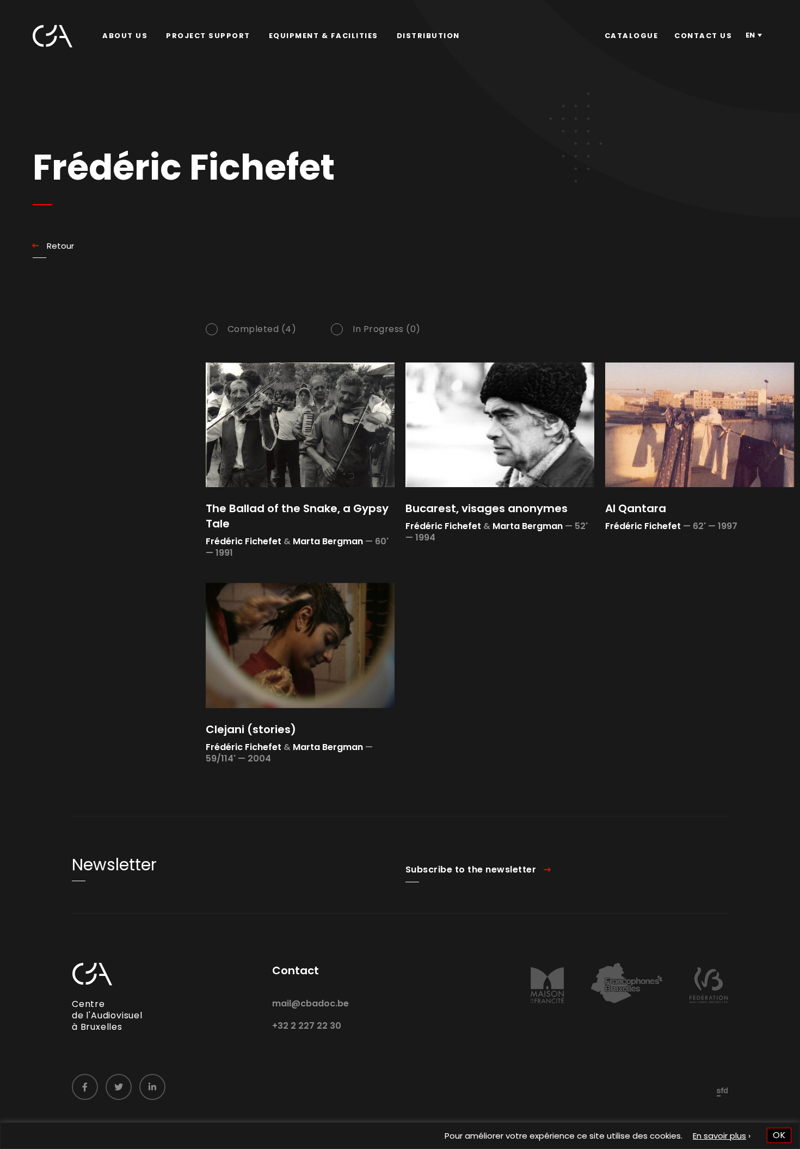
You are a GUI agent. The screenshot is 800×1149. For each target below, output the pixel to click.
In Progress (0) (387, 329)
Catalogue (632, 35)
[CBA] (52, 36)
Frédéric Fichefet (243, 541)
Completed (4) (262, 329)
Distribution (428, 35)
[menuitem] (125, 36)
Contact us (703, 35)
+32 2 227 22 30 (306, 1025)
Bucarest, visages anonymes (486, 508)
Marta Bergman (328, 541)
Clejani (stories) (251, 729)
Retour (60, 245)
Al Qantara (635, 508)
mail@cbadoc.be (310, 1003)
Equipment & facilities (323, 35)
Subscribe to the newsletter (471, 869)
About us (124, 35)
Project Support (208, 35)
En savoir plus (719, 1135)
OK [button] (779, 1135)
